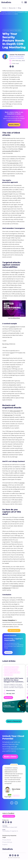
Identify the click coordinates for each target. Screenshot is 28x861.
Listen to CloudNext (8, 813)
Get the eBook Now (14, 318)
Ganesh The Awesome (17, 54)
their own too (8, 415)
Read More (8, 652)
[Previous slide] (11, 802)
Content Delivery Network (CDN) (11, 667)
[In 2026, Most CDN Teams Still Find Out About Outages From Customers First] (14, 706)
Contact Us (15, 630)
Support (4, 844)
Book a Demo (14, 124)
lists (16, 272)
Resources (12, 8)
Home (4, 8)
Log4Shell (12, 326)
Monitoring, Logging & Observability (12, 30)
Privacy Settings (7, 842)
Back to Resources (14, 721)
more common (14, 163)
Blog (19, 8)
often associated (15, 411)
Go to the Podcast (9, 816)
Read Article (8, 697)
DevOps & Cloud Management (11, 669)
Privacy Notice (6, 840)
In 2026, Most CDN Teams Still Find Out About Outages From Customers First (13, 680)
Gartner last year (20, 235)
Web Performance (8, 674)
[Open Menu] (25, 2)
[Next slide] (16, 802)
